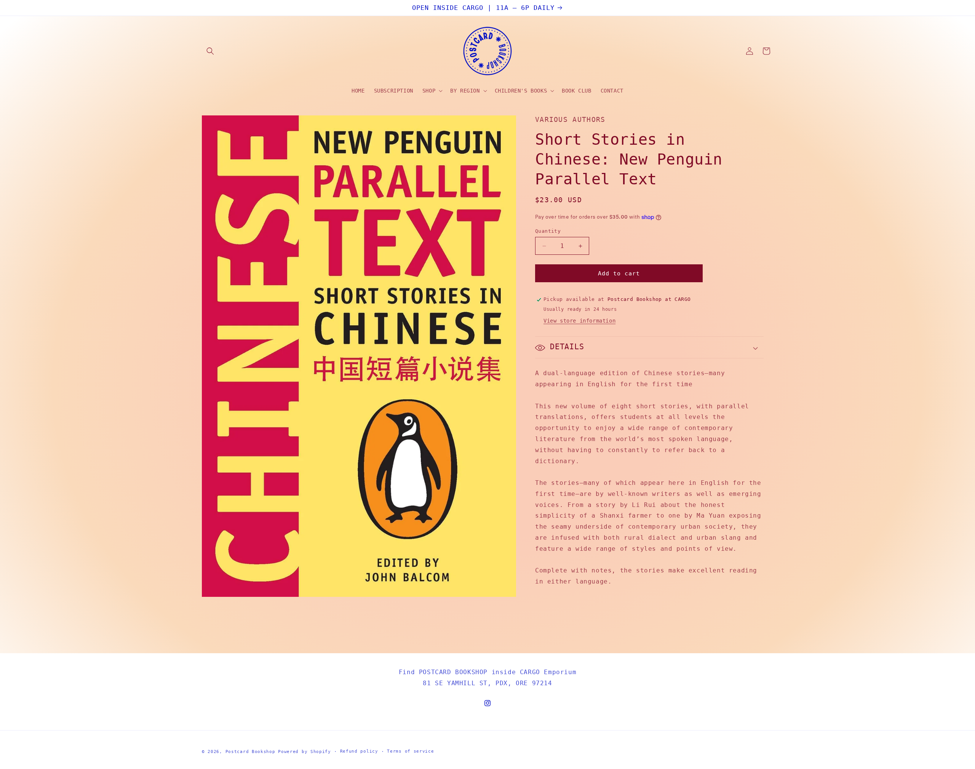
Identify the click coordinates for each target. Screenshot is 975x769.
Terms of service (410, 751)
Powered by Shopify (304, 751)
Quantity (548, 231)
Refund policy (359, 751)
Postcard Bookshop (250, 751)
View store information (579, 321)
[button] (210, 51)
